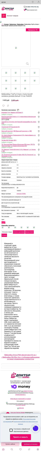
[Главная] (2, 24)
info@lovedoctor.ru (20, 394)
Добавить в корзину (30, 444)
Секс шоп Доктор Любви (17, 412)
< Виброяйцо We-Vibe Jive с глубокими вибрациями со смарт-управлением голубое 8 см (20, 358)
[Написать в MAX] (38, 432)
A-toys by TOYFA (21, 193)
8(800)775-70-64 (28, 391)
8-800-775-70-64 (32, 7)
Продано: (32, 30)
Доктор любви (7, 8)
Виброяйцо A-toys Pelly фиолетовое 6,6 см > (20, 355)
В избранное (3, 106)
